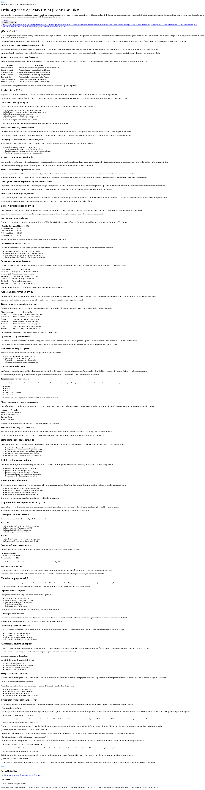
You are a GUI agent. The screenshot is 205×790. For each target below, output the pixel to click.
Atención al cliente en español (31, 27)
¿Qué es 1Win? (6, 25)
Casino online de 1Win (99, 25)
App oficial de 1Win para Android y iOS (182, 25)
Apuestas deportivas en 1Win (80, 25)
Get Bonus (4, 20)
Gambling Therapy (11, 775)
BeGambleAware (26, 775)
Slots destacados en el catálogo (119, 25)
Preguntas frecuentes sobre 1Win (54, 27)
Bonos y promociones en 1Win (59, 25)
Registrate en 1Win (19, 25)
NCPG (37, 775)
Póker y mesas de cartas (159, 25)
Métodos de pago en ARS (10, 27)
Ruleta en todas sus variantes (140, 25)
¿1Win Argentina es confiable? (37, 25)
